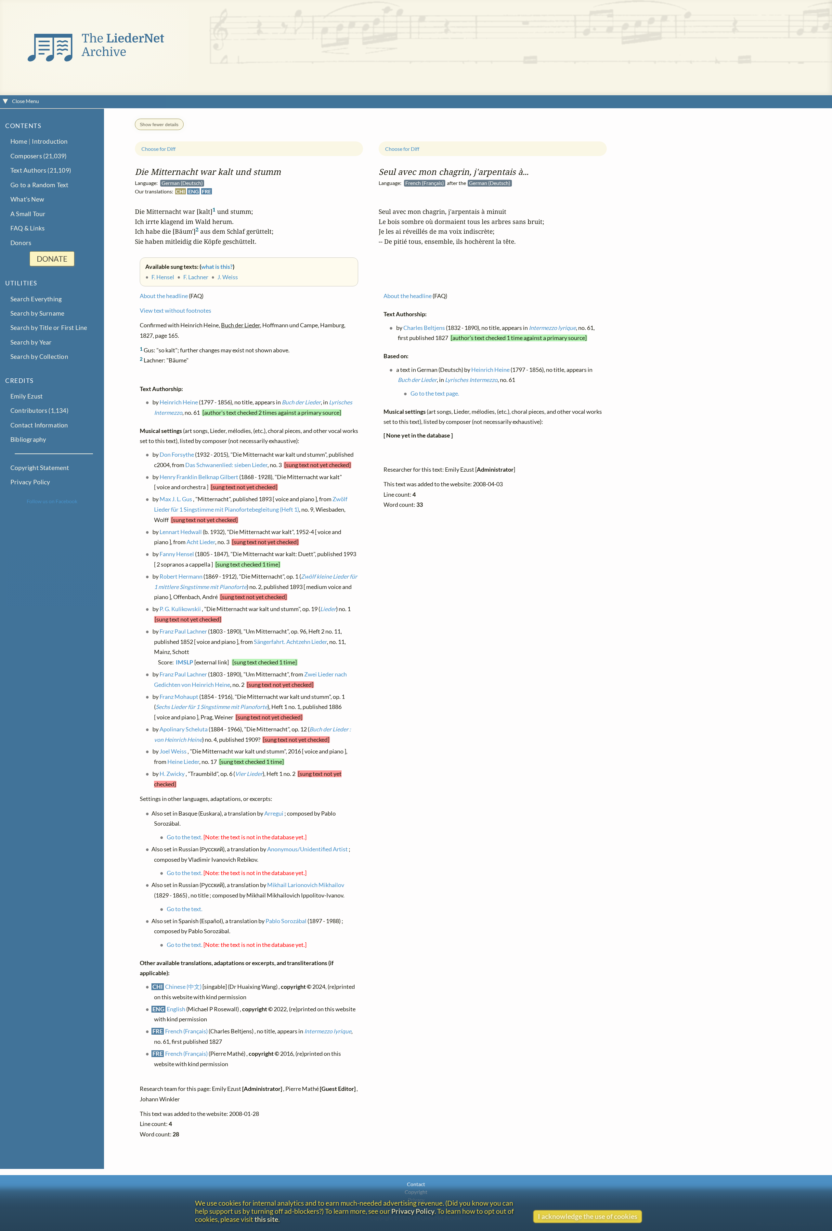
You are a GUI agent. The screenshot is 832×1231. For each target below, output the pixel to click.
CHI (180, 191)
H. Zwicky (172, 773)
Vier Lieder (249, 773)
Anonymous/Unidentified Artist (307, 849)
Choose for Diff (158, 149)
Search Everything (36, 298)
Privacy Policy (30, 482)
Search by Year (31, 342)
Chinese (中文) (183, 986)
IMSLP (184, 662)
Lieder (328, 609)
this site (266, 1219)
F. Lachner (195, 277)
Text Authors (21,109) (40, 170)
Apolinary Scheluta (184, 729)
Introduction (50, 141)
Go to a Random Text (39, 185)
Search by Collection (39, 356)
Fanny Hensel (177, 554)
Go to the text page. (434, 393)
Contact (416, 1184)
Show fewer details (159, 124)
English (176, 1008)
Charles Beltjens (424, 327)
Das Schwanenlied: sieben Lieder (226, 464)
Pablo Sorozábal (286, 920)
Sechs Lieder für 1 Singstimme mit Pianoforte (211, 706)
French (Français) (186, 1031)
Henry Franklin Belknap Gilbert (199, 476)
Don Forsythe (177, 454)
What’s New (27, 199)
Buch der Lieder (301, 402)
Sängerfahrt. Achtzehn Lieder (290, 641)
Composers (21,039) (38, 156)
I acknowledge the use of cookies (587, 1216)
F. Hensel (162, 277)
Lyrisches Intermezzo (471, 379)
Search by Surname (37, 313)
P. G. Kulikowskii (180, 609)
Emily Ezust (26, 395)
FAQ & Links (27, 228)
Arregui (273, 813)
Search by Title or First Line (48, 327)
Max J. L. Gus (176, 499)
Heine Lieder (183, 761)
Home (18, 141)
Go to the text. (184, 837)
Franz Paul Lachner (183, 631)
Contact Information (39, 424)
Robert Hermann (181, 576)
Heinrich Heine (179, 402)
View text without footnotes (175, 310)
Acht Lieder (201, 542)
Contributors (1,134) (39, 410)
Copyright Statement (39, 467)
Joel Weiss (173, 751)
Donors (20, 242)
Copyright (416, 1192)
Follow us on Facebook (52, 501)
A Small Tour (28, 213)
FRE (206, 191)
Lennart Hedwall (181, 531)
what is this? (217, 266)
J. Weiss (227, 277)
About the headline (164, 296)
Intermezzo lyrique (327, 1031)
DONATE (52, 258)
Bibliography (28, 439)
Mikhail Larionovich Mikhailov (305, 885)
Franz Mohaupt (179, 696)
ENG (193, 191)
